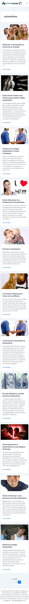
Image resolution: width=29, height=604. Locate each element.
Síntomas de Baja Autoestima (9, 546)
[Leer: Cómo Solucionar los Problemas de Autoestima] (14, 187)
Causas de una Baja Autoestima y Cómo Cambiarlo (10, 151)
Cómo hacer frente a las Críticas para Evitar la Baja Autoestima (13, 97)
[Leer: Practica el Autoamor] (14, 236)
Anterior (14, 579)
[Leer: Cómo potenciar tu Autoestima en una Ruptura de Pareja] (14, 432)
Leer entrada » (6, 69)
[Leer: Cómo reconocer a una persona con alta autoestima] (14, 483)
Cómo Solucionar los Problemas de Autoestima (13, 201)
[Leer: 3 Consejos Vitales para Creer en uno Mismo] (14, 281)
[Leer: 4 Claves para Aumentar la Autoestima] (14, 328)
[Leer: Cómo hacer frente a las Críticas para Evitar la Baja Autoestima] (14, 83)
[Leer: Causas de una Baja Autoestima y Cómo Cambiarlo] (14, 136)
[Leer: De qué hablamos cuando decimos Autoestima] (14, 381)
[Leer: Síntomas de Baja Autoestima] (14, 532)
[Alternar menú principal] (27, 3)
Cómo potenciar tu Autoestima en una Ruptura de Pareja (13, 446)
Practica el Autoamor (11, 249)
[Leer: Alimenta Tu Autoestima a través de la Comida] (14, 32)
